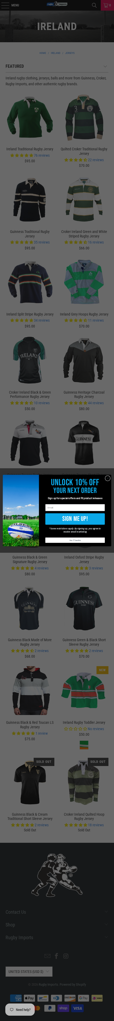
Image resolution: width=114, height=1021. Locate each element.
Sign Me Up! (75, 519)
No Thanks (75, 540)
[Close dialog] (107, 478)
